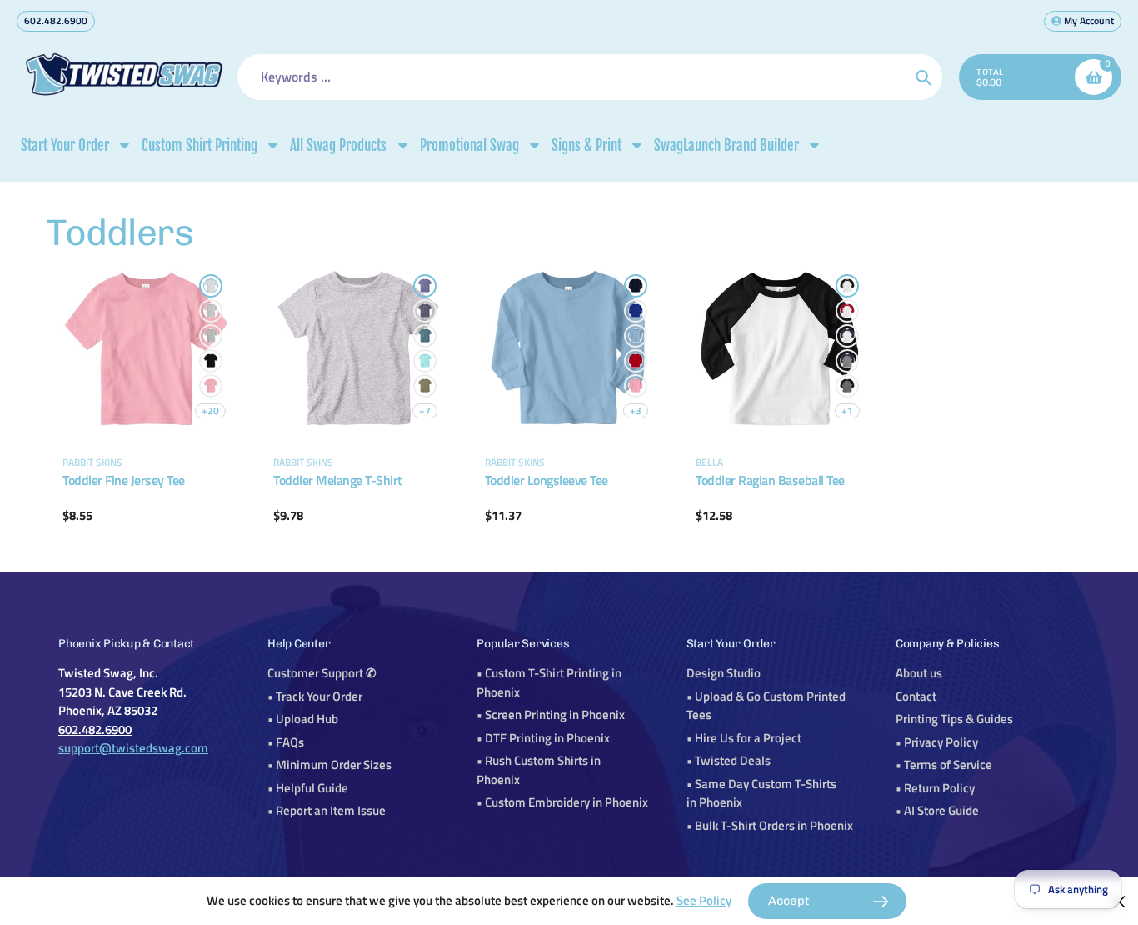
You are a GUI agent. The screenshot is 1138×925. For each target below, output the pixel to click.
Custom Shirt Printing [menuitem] (199, 145)
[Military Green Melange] (424, 385)
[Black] (210, 360)
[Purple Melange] (424, 285)
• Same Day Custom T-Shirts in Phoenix (761, 793)
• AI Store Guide (937, 810)
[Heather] (210, 335)
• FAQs (285, 742)
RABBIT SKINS (92, 462)
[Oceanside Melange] (424, 335)
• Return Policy (935, 788)
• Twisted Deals (728, 760)
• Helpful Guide (307, 788)
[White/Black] (847, 285)
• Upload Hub (302, 718)
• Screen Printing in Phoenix (551, 714)
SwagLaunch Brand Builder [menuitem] (726, 145)
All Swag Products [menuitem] (338, 145)
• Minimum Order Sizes (329, 764)
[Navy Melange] (424, 310)
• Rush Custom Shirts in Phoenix (539, 770)
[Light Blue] (635, 335)
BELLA (709, 462)
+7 (425, 410)
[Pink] (210, 385)
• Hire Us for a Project (743, 738)
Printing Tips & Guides (954, 718)
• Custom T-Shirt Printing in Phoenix (549, 682)
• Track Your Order (314, 696)
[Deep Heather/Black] (847, 385)
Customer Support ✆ (322, 672)
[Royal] (635, 310)
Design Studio (723, 672)
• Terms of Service (944, 764)
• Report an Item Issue (326, 810)
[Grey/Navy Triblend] (847, 360)
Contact (916, 696)
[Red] (635, 360)
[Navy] (635, 285)
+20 (210, 410)
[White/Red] (847, 310)
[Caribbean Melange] (424, 360)
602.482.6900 (55, 20)
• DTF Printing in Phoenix (543, 738)
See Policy (703, 900)
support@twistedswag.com (133, 748)
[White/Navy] (847, 335)
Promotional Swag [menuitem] (469, 145)
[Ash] (210, 310)
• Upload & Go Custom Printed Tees (766, 706)
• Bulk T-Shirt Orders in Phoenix (769, 825)
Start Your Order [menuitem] (65, 145)
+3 (635, 410)
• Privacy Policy (937, 742)
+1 (847, 410)
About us (919, 672)
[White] (210, 285)
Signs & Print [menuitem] (586, 145)
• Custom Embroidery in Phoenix (562, 802)
